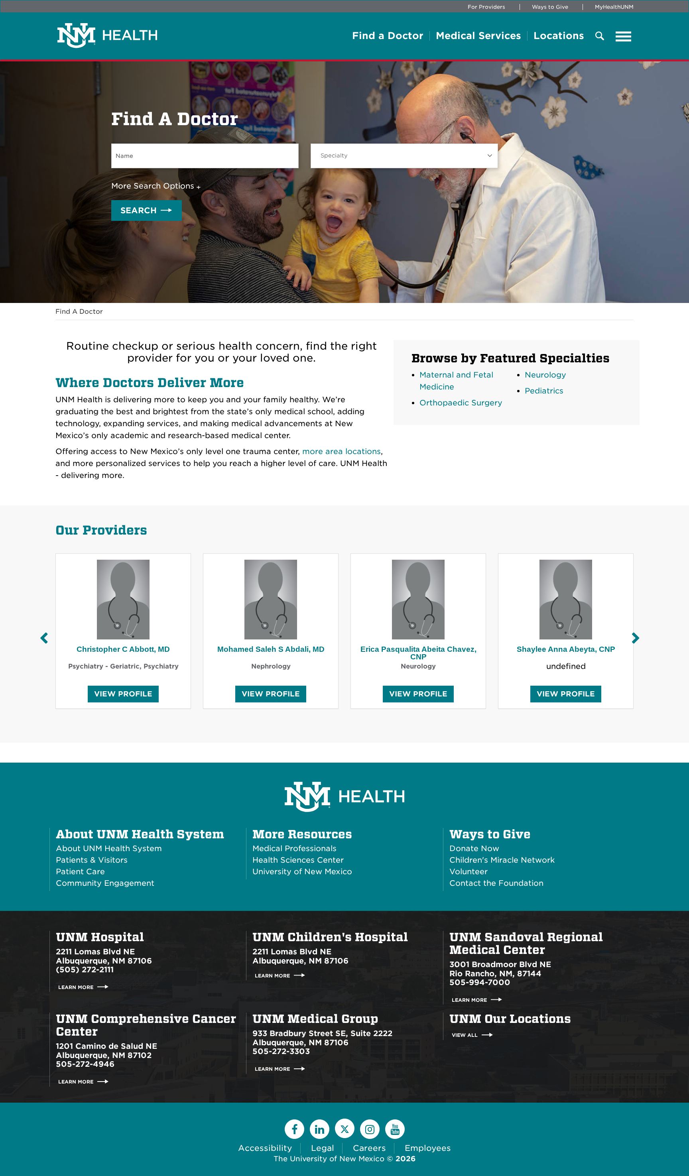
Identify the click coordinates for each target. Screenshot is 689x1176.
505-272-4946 (85, 1064)
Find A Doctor (79, 311)
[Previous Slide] (43, 638)
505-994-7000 (479, 982)
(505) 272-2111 (85, 969)
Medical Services (478, 36)
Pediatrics (544, 390)
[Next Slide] (636, 638)
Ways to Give (550, 7)
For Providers (486, 7)
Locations (558, 36)
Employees (428, 1148)
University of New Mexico (302, 871)
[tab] (157, 186)
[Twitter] (344, 1128)
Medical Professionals (294, 848)
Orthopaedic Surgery (460, 402)
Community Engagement (105, 883)
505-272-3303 (281, 1051)
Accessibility (265, 1148)
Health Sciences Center (298, 860)
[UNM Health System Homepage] (344, 774)
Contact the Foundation (496, 883)
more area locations (341, 451)
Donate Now (474, 848)
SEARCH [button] (138, 210)
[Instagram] (370, 1129)
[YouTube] (395, 1129)
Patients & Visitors (92, 860)
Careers (369, 1148)
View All (465, 1035)
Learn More (75, 987)
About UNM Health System (140, 834)
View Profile (123, 695)
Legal (322, 1148)
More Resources (302, 834)
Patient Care (80, 871)
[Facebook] (294, 1129)
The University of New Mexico (329, 1158)
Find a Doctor (387, 36)
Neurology (545, 375)
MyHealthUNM (614, 7)
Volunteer (468, 871)
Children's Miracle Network (502, 860)
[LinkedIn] (319, 1129)
